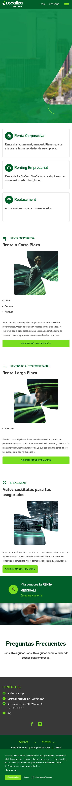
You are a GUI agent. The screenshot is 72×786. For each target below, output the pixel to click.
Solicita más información (36, 343)
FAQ (9, 713)
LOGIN (42, 4)
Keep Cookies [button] (13, 777)
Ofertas (57, 747)
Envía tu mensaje (16, 693)
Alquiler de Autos (19, 747)
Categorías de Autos (41, 747)
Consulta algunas (36, 653)
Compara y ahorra (31, 595)
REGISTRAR (54, 4)
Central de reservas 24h (26, 698)
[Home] (11, 6)
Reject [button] (26, 777)
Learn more (11, 770)
